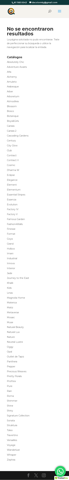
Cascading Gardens (17, 135)
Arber (10, 91)
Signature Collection (18, 415)
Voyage (11, 445)
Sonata (11, 420)
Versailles (12, 440)
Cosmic (11, 165)
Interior (11, 268)
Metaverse (13, 312)
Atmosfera (13, 101)
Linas (10, 292)
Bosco (10, 111)
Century (11, 140)
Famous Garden (16, 219)
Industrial (12, 258)
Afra (9, 71)
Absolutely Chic (15, 62)
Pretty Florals (14, 376)
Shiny (10, 410)
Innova (11, 263)
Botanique (13, 116)
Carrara (10, 126)
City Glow (12, 145)
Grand (10, 243)
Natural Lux (13, 332)
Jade (9, 273)
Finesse (11, 228)
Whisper (11, 454)
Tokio (10, 430)
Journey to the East (18, 278)
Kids (9, 287)
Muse (10, 322)
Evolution (12, 204)
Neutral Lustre (15, 342)
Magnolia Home (16, 297)
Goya (10, 238)
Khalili (10, 283)
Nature (11, 337)
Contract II (13, 160)
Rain (9, 391)
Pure (9, 386)
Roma (10, 396)
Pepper (11, 366)
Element (12, 184)
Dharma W (13, 170)
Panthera (12, 361)
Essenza (11, 199)
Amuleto (12, 81)
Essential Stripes (16, 194)
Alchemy (12, 76)
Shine (10, 405)
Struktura (12, 425)
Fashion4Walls (15, 224)
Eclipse (11, 175)
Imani (10, 253)
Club (9, 150)
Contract (12, 155)
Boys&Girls (13, 121)
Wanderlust (13, 449)
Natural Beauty (15, 327)
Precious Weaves (16, 371)
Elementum (14, 189)
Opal (9, 351)
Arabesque (13, 86)
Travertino (12, 435)
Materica (12, 302)
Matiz (10, 307)
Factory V (12, 214)
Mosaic (11, 317)
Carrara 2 (11, 130)
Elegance (12, 180)
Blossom (12, 106)
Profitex (11, 381)
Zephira (11, 459)
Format (11, 233)
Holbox (11, 248)
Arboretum (13, 96)
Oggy (10, 346)
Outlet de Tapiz (15, 356)
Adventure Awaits (17, 67)
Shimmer (12, 400)
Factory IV (12, 209)
